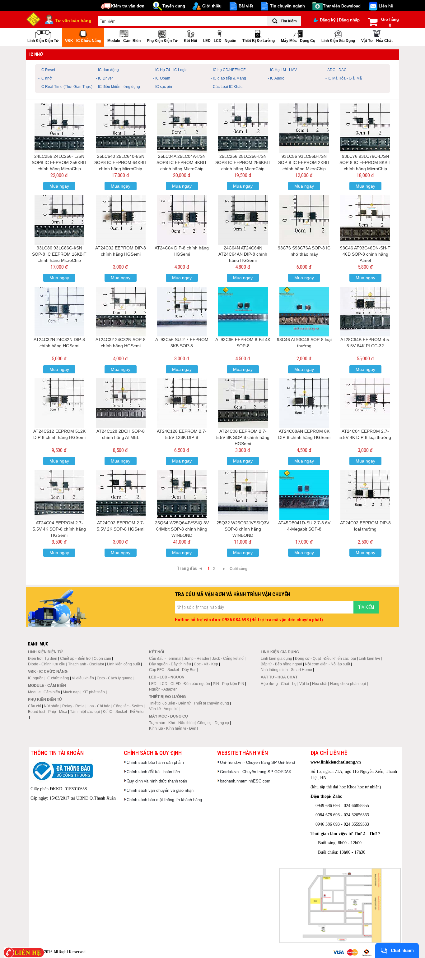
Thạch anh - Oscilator (86, 664)
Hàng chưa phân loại (348, 684)
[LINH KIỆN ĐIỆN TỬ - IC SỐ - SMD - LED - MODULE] (33, 18)
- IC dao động (107, 70)
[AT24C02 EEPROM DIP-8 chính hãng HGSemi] (121, 220)
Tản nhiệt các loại (85, 711)
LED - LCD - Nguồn (219, 41)
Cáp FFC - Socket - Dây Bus (172, 670)
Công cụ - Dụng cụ (213, 723)
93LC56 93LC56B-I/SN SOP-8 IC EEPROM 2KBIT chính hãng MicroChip (304, 162)
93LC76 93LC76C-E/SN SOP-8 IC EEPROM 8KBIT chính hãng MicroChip (365, 162)
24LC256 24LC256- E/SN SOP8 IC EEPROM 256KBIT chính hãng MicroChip (59, 162)
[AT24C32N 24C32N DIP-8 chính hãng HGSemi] (59, 311)
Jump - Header (196, 658)
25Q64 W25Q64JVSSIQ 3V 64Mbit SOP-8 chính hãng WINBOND (182, 529)
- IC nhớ (45, 78)
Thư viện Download (342, 6)
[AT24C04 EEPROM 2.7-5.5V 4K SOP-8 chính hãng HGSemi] (59, 495)
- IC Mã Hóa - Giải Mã (343, 78)
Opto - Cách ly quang (115, 678)
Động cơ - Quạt (308, 658)
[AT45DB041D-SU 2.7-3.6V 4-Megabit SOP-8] (304, 495)
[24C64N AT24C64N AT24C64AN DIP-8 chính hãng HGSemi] (243, 220)
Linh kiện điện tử (43, 41)
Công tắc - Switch (128, 706)
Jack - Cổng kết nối (228, 658)
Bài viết (246, 6)
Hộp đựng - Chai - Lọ (279, 684)
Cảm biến (52, 692)
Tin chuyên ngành (287, 6)
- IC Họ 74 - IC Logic (170, 70)
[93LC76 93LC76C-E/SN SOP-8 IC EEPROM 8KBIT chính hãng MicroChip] (365, 128)
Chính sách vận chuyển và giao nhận (160, 790)
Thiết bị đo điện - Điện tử (170, 703)
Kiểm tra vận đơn (127, 6)
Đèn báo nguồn (197, 684)
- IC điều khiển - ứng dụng (118, 86)
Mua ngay (59, 186)
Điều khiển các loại (340, 658)
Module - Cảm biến (124, 41)
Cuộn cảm (102, 658)
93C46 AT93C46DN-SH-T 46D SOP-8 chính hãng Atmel (365, 254)
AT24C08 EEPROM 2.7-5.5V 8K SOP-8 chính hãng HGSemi (242, 437)
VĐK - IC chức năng (83, 41)
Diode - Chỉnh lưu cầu (46, 664)
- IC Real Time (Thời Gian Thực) (65, 86)
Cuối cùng (238, 569)
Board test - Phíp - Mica (47, 711)
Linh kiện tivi (369, 658)
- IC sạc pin (162, 86)
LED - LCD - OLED (165, 684)
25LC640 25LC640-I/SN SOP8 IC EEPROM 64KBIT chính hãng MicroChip (120, 162)
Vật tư (304, 684)
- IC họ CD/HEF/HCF (228, 70)
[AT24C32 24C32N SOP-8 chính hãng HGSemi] (121, 311)
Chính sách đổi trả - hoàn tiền (153, 771)
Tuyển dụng (173, 6)
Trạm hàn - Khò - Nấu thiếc (171, 723)
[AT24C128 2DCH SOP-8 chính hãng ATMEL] (121, 403)
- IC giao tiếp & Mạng (228, 78)
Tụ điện (50, 658)
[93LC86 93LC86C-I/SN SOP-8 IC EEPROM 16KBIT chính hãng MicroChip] (59, 220)
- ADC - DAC (336, 70)
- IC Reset (46, 70)
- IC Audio (276, 78)
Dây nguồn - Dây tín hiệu (170, 664)
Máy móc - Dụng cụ (298, 41)
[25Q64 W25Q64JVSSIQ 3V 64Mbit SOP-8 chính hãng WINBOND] (182, 495)
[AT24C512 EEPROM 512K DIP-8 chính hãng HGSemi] (59, 403)
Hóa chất (319, 684)
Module (34, 692)
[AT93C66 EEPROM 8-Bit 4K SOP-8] (243, 311)
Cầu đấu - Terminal (165, 658)
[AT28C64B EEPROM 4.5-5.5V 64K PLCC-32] (365, 311)
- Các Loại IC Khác (226, 86)
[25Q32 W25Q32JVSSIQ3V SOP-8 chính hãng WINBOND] (243, 495)
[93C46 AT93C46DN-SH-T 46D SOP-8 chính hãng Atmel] (365, 220)
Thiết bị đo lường (258, 41)
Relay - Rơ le (73, 706)
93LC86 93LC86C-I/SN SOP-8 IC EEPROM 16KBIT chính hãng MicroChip (59, 254)
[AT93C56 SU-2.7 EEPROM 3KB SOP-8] (182, 311)
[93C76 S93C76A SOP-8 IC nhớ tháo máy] (304, 220)
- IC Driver (104, 78)
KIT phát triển (93, 692)
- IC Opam (161, 78)
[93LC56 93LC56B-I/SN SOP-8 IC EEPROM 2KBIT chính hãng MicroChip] (304, 128)
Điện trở (35, 658)
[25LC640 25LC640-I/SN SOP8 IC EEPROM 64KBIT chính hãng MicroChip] (121, 128)
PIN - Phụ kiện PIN (228, 684)
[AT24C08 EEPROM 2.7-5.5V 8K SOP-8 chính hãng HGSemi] (243, 403)
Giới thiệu (212, 6)
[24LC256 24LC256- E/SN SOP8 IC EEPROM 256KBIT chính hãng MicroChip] (59, 128)
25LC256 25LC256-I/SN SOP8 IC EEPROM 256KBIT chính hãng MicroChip (243, 162)
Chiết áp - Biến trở (75, 658)
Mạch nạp (71, 692)
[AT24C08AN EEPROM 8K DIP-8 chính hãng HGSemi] (304, 403)
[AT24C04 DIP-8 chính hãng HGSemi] (182, 220)
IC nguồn (36, 678)
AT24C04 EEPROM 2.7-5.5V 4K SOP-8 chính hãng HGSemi (59, 529)
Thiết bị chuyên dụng (211, 703)
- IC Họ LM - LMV (282, 70)
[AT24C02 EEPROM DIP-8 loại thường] (365, 495)
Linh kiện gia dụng (338, 41)
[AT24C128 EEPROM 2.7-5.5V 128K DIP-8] (182, 403)
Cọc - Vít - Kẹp (206, 664)
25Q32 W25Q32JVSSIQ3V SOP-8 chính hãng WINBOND (243, 529)
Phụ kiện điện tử (162, 41)
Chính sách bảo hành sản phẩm (155, 762)
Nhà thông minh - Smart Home (286, 670)
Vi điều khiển (83, 678)
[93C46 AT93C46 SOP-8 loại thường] (304, 311)
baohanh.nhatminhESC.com (245, 781)
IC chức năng (57, 678)
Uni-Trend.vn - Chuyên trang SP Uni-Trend (257, 762)
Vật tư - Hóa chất (377, 41)
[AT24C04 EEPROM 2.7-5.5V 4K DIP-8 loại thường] (365, 403)
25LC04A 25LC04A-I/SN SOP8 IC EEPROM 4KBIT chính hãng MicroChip (181, 162)
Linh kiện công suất (123, 664)
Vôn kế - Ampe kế (164, 709)
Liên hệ (386, 6)
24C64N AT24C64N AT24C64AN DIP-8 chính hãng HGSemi (242, 254)
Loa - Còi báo (98, 706)
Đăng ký (327, 20)
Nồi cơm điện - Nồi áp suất (327, 664)
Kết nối (190, 41)
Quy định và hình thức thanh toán (157, 781)
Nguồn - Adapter (163, 689)
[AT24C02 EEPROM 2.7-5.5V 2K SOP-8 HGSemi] (121, 495)
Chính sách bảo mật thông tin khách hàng (164, 799)
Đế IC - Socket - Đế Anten (124, 711)
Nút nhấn (51, 706)
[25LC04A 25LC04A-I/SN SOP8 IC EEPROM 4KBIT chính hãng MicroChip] (182, 128)
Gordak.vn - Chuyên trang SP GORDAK (256, 771)
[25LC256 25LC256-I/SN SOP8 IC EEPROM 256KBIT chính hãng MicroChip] (243, 128)
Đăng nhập (349, 20)
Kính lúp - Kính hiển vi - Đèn (172, 728)
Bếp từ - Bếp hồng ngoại (281, 664)
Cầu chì (34, 706)
